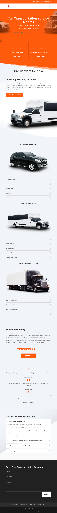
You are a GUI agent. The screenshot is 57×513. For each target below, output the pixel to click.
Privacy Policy (14, 504)
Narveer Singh (35, 511)
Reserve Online (28, 355)
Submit (46, 494)
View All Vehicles (14, 94)
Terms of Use (40, 504)
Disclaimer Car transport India (28, 504)
